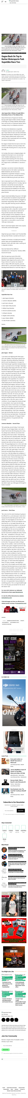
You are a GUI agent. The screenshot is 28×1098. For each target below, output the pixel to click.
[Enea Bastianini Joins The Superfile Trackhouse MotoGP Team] (5, 791)
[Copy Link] (15, 66)
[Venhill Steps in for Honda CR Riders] (4, 871)
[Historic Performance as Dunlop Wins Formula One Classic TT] (4, 857)
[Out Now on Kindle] (14, 654)
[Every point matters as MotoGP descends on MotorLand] (5, 761)
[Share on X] (7, 66)
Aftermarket (11, 869)
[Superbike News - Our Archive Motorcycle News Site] (14, 1)
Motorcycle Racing (6, 624)
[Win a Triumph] (14, 957)
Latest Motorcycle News (7, 53)
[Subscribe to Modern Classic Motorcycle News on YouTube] (4, 878)
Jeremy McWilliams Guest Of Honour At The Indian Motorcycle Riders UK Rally (18, 771)
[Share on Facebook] (5, 66)
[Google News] (23, 829)
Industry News (21, 775)
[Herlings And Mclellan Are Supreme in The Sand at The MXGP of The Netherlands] (4, 849)
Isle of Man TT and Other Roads (15, 854)
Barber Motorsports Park (13, 620)
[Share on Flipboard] (10, 66)
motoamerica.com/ (7, 598)
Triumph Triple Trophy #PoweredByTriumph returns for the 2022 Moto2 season (20, 1002)
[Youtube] (17, 829)
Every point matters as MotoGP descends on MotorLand (16, 760)
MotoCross (22, 847)
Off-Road (10, 848)
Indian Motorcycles (14, 775)
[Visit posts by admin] (3, 71)
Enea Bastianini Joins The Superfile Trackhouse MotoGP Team (18, 790)
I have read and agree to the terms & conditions (15, 814)
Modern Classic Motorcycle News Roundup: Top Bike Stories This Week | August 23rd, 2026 (17, 864)
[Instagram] (11, 829)
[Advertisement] (14, 18)
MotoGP (22, 764)
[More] (17, 66)
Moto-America (18, 53)
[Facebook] (4, 829)
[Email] (12, 66)
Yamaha (4, 996)
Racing (24, 53)
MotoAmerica (19, 592)
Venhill (21, 870)
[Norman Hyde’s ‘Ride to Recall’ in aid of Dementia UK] (5, 782)
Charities (12, 784)
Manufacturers (23, 777)
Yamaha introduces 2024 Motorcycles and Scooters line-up (7, 1000)
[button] (3, 2)
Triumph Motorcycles (20, 980)
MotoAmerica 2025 (14, 622)
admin (8, 70)
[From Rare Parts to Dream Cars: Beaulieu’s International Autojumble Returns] (4, 885)
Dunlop (22, 620)
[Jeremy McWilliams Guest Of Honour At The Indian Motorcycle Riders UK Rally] (5, 772)
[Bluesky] (4, 838)
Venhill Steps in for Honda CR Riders (15, 872)
